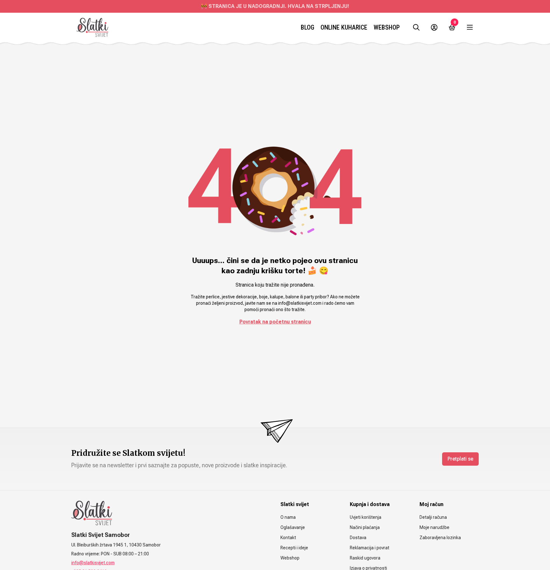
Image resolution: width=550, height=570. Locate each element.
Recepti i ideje (294, 547)
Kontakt (288, 537)
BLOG (307, 27)
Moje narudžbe (434, 527)
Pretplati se (460, 459)
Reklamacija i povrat (369, 547)
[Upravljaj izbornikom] (470, 27)
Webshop (387, 27)
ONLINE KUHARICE (344, 27)
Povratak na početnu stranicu (275, 322)
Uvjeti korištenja (365, 517)
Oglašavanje (292, 527)
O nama (288, 517)
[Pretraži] (416, 27)
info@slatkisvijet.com (93, 562)
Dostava (358, 537)
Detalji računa (433, 517)
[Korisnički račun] (434, 27)
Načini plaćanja (365, 527)
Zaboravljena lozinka (440, 537)
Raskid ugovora (365, 557)
